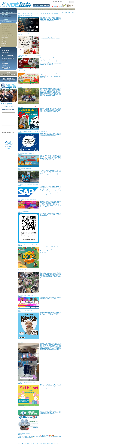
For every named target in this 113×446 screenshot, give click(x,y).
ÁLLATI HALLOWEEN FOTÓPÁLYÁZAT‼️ (27, 106)
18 (39, 13)
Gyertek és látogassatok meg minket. (26, 15)
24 (47, 13)
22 (44, 13)
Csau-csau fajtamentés (8, 58)
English (55, 6)
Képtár (3, 45)
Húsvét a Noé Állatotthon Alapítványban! (26, 382)
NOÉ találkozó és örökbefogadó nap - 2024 (27, 295)
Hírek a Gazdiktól (6, 31)
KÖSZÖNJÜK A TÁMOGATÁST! (24, 270)
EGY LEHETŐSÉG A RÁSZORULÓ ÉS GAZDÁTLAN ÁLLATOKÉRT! (32, 131)
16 (36, 13)
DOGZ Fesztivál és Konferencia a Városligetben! (28, 244)
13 (32, 13)
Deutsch (60, 6)
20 (42, 13)
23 (46, 13)
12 (31, 13)
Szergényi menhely (6, 27)
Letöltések (4, 43)
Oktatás (3, 39)
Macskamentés (5, 50)
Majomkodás (5, 63)
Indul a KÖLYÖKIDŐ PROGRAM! (25, 310)
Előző (19, 13)
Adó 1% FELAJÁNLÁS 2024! (24, 407)
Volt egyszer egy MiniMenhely (6, 68)
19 (40, 13)
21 (43, 13)
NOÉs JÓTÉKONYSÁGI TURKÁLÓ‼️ (26, 153)
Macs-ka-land (5, 52)
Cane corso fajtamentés (8, 57)
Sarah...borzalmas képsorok (24, 433)
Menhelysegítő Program (7, 33)
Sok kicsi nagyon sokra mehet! (24, 211)
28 (52, 13)
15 (35, 13)
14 (34, 13)
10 (28, 13)
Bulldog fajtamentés (7, 55)
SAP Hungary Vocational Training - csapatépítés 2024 (29, 184)
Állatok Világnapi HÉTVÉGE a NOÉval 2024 (27, 199)
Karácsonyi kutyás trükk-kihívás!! (25, 33)
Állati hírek (4, 29)
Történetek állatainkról (8, 25)
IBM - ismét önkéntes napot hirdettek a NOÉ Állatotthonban (30, 86)
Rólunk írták (5, 37)
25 (48, 13)
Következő (56, 13)
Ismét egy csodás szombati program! (26, 70)
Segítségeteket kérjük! (22, 341)
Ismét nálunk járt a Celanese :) (24, 168)
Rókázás (4, 60)
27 (51, 13)
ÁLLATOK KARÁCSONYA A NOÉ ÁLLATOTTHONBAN (29, 55)
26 (50, 13)
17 (38, 13)
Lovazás (4, 61)
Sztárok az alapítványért (8, 35)
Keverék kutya (5, 65)
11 (30, 13)
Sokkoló (4, 41)
